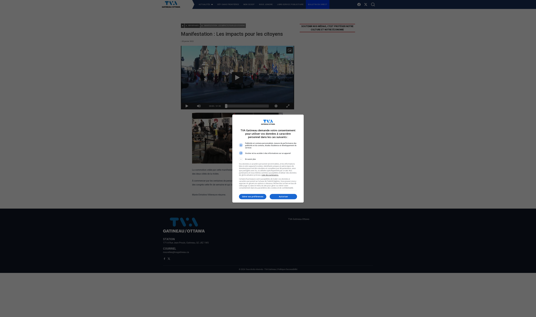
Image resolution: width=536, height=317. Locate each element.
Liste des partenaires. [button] (270, 175)
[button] (268, 159)
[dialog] (268, 159)
